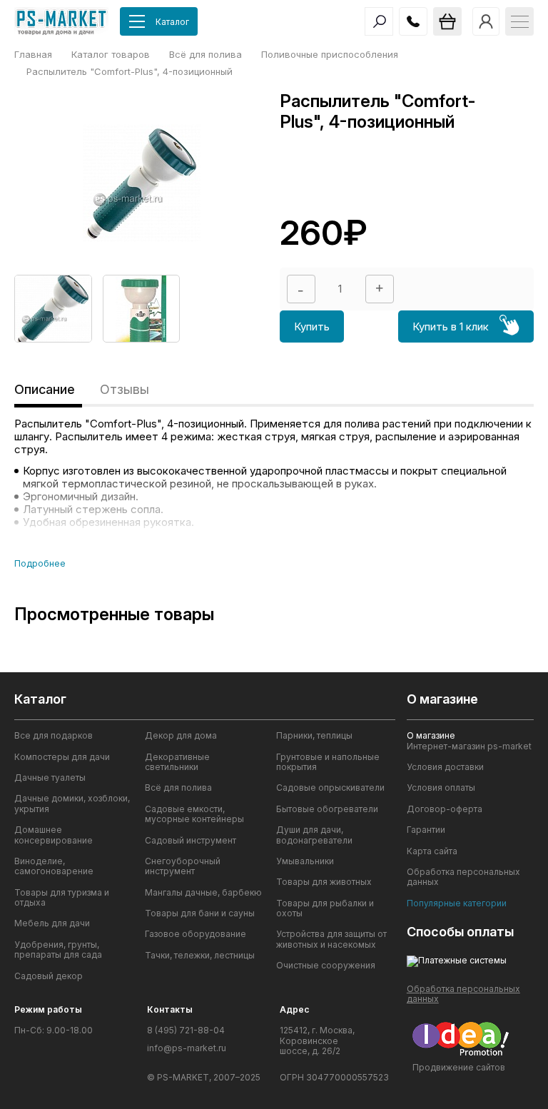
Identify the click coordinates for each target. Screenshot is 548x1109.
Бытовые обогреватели (327, 809)
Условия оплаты (441, 788)
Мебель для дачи (52, 923)
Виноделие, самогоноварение (53, 866)
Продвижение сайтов (458, 1067)
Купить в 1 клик (450, 326)
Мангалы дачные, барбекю (203, 893)
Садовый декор (48, 976)
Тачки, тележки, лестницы (200, 956)
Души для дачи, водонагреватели (314, 835)
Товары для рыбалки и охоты (325, 908)
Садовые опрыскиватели (330, 788)
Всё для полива (178, 788)
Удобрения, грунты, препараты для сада (58, 950)
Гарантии (426, 830)
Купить (312, 326)
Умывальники (305, 861)
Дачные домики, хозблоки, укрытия (72, 804)
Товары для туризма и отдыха (61, 898)
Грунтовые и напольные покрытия (328, 762)
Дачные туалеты (50, 778)
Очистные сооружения (325, 966)
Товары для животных (324, 882)
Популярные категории (457, 903)
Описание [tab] (44, 389)
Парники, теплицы (314, 736)
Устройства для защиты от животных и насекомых (331, 939)
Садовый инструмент (190, 841)
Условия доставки (445, 767)
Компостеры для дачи (62, 757)
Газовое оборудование (195, 934)
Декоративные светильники (177, 762)
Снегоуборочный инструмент (182, 866)
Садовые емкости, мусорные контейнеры (194, 814)
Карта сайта (432, 851)
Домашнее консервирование (53, 835)
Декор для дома (181, 736)
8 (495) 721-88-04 (186, 1030)
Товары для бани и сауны (200, 913)
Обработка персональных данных (463, 877)
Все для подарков (53, 736)
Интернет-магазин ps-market (469, 746)
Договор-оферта (444, 809)
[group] (53, 309)
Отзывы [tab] (124, 389)
